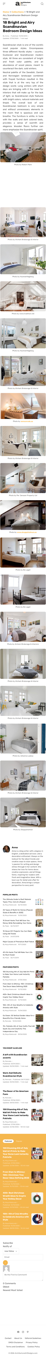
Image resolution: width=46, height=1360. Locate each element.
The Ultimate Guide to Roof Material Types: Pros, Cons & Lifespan (17, 900)
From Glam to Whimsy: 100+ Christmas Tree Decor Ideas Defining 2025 (18, 985)
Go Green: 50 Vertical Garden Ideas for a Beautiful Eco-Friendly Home (18, 1017)
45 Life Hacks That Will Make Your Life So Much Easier (17, 953)
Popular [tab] (19, 1141)
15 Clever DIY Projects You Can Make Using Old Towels (17, 932)
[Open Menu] (4, 3)
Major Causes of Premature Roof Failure (18, 942)
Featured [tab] (8, 1141)
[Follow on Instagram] (23, 1332)
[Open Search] (42, 3)
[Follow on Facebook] (18, 1332)
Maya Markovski (11, 1122)
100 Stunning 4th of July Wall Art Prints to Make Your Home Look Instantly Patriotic (18, 974)
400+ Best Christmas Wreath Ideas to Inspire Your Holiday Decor (17, 995)
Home (6, 12)
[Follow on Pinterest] (28, 1332)
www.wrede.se (27, 421)
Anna (7, 36)
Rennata (8, 1061)
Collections (18, 12)
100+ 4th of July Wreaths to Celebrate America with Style (18, 1006)
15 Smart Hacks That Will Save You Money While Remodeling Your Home (17, 922)
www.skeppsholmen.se (27, 532)
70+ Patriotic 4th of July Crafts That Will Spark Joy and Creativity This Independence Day (19, 1028)
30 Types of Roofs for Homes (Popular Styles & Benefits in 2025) (18, 911)
